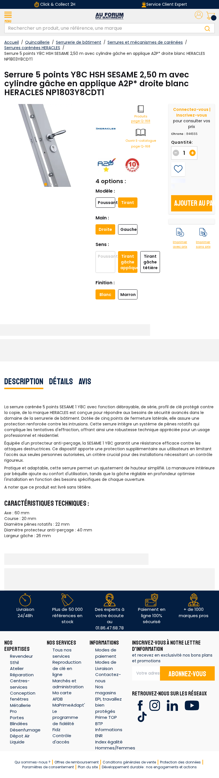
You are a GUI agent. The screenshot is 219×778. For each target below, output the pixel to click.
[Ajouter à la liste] (178, 169)
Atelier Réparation (22, 671)
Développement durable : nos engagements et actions (149, 767)
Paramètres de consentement (48, 767)
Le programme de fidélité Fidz (65, 720)
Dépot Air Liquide (20, 739)
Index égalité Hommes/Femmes (115, 745)
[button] (8, 16)
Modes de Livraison (105, 665)
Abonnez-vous (187, 674)
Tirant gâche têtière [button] (150, 262)
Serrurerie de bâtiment (78, 42)
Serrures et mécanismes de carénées (145, 42)
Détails (61, 381)
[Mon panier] (210, 16)
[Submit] (207, 28)
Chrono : (178, 134)
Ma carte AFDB (62, 696)
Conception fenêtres (22, 696)
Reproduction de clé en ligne (66, 668)
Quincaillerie (37, 42)
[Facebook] (140, 705)
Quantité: (182, 142)
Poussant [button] (106, 202)
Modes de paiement (105, 653)
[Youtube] (192, 705)
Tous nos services (62, 653)
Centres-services (20, 684)
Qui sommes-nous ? (32, 762)
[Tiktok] (142, 716)
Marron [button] (128, 294)
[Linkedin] (172, 705)
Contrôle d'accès (61, 739)
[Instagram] (154, 705)
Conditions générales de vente (129, 762)
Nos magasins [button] (105, 690)
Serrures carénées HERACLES (32, 48)
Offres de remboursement (76, 762)
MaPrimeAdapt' (68, 705)
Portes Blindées (19, 721)
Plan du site (88, 767)
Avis (85, 381)
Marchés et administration (68, 684)
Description (23, 381)
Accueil (11, 42)
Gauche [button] (128, 229)
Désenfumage (25, 730)
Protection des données (180, 762)
